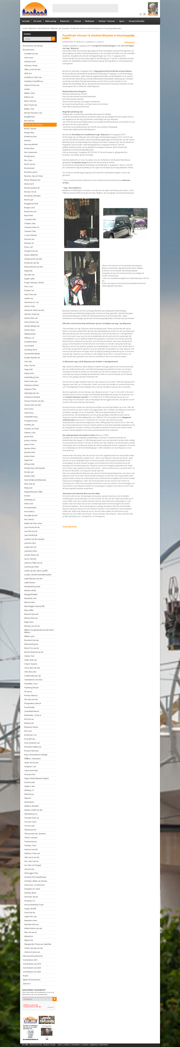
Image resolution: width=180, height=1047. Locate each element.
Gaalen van (28, 298)
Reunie (25, 976)
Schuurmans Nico (31, 770)
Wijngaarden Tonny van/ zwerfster (37, 944)
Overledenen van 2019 (32, 964)
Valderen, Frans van (32, 853)
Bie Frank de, (29, 121)
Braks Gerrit (29, 184)
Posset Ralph (29, 707)
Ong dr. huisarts (30, 664)
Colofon (66, 1044)
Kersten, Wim (29, 476)
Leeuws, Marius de (31, 555)
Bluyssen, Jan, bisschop (60, 28)
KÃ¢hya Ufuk (29, 464)
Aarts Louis (28, 57)
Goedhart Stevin (30, 342)
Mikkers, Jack (29, 636)
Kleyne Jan (28, 488)
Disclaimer (76, 1044)
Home (24, 28)
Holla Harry (28, 413)
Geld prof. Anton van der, (34, 310)
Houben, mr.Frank (31, 428)
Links (59, 1044)
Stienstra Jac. (29, 794)
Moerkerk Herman (31, 640)
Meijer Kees (28, 622)
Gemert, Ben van (31, 318)
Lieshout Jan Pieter (31, 567)
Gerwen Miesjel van (32, 326)
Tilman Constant (30, 837)
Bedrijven (89, 21)
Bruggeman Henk (31, 203)
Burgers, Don (29, 207)
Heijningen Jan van (31, 393)
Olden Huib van (30, 660)
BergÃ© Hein (29, 117)
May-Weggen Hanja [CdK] (34, 606)
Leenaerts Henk (30, 551)
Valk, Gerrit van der (32, 857)
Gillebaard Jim (30, 334)
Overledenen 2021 (30, 960)
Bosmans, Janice (30, 172)
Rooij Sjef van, (29, 739)
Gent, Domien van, (31, 322)
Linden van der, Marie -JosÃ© (35, 571)
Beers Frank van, (30, 105)
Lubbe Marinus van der (33, 578)
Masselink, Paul (30, 598)
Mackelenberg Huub (32, 586)
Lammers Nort (30, 543)
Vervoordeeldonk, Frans (34, 904)
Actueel (26, 21)
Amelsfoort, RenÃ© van (33, 81)
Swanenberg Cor (31, 814)
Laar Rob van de (30, 531)
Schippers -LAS (30, 766)
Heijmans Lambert (31, 385)
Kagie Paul (28, 460)
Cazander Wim (30, 219)
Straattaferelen (136, 21)
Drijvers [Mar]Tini (31, 255)
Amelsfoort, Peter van (33, 77)
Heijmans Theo (30, 389)
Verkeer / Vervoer (106, 21)
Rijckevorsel (29, 723)
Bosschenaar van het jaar (33, 46)
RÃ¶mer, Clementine (32, 758)
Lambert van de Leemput (34, 539)
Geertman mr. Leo (31, 302)
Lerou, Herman (30, 559)
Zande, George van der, (33, 948)
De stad (37, 21)
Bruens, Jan (28, 199)
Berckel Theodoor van (33, 113)
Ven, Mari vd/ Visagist (32, 865)
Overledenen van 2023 (32, 972)
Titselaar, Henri (30, 845)
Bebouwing (50, 21)
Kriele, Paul (28, 503)
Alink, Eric (28, 73)
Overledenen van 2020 (32, 968)
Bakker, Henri (29, 93)
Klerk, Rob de (29, 484)
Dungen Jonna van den (33, 259)
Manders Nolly (30, 590)
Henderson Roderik (32, 397)
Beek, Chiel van (30, 101)
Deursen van (29, 239)
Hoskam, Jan (29, 424)
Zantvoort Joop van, (32, 952)
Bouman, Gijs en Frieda (33, 176)
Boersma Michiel (31, 144)
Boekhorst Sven (30, 136)
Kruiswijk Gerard (30, 515)
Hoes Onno (28, 409)
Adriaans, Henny (30, 65)
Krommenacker (30, 507)
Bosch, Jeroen (29, 164)
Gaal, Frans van (30, 294)
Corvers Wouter (30, 235)
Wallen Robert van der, (33, 928)
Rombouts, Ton (30, 735)
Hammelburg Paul (31, 377)
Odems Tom (29, 656)
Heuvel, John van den (32, 405)
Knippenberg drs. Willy (33, 492)
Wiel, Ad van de (30, 932)
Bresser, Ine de (30, 192)
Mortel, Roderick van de (33, 652)
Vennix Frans (29, 869)
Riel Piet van (29, 719)
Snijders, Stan (29, 786)
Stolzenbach (29, 802)
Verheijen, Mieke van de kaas (35, 881)
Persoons (28, 691)
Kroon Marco (29, 511)
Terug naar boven (69, 526)
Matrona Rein (29, 602)
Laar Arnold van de (32, 527)
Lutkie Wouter (29, 582)
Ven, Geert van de (31, 861)
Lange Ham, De (30, 547)
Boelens (27, 140)
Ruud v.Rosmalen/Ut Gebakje (35, 754)
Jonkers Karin (29, 456)
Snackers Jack (29, 782)
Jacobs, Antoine (30, 440)
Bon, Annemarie (30, 152)
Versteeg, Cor (29, 901)
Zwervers (26, 983)
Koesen (27, 496)
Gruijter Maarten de (32, 357)
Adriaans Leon (30, 61)
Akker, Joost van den (32, 69)
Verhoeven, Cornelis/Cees (34, 885)
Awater (27, 89)
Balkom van (29, 97)
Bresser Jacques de (32, 188)
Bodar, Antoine (30, 128)
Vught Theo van (30, 916)
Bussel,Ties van (30, 211)
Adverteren (103, 1044)
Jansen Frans (29, 444)
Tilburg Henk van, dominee (35, 833)
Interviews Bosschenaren (33, 956)
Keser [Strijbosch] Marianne (35, 480)
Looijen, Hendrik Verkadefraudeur (37, 574)
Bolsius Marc (29, 148)
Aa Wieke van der (31, 53)
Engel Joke (28, 271)
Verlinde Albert (30, 893)
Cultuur (77, 21)
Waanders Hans (30, 920)
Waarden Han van (31, 924)
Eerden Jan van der (31, 263)
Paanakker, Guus (31, 683)
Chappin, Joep (30, 223)
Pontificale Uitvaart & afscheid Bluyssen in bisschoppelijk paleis (96, 28)
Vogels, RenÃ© (30, 908)
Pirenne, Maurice (31, 695)
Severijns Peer (29, 774)
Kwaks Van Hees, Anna (33, 523)
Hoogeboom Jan (31, 421)
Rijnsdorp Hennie (31, 727)
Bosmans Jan (29, 168)
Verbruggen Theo (31, 873)
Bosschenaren (44, 28)
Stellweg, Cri (29, 790)
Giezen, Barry (29, 330)
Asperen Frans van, (32, 85)
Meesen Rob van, (31, 618)
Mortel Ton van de (31, 648)
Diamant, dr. (29, 243)
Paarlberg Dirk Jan (31, 687)
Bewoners (65, 21)
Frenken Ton (29, 290)
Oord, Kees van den (32, 668)
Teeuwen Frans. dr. (31, 818)
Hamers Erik (29, 373)
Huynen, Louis (29, 432)
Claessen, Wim (30, 231)
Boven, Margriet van (32, 180)
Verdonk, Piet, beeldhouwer (35, 877)
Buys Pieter (28, 215)
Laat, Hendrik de (30, 535)
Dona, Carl (28, 247)
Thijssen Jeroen (30, 829)
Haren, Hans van (30, 381)
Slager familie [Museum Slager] (36, 778)
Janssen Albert (30, 448)
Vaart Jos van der (31, 849)
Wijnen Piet (28, 940)
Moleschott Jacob (31, 644)
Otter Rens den (30, 672)
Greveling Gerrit (30, 349)
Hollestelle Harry (31, 417)
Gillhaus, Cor (29, 338)
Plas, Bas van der (31, 699)
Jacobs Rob (28, 436)
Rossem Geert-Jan (31, 751)
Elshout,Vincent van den (33, 267)
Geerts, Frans (29, 306)
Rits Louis (28, 731)
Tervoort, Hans (30, 822)
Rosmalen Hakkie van (32, 747)
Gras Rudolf (29, 346)
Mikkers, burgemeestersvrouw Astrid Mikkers (39, 631)
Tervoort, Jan (29, 826)
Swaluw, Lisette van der (33, 810)
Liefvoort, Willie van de (33, 563)
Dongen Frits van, (31, 251)
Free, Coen (28, 286)
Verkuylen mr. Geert (32, 889)
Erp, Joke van (29, 274)
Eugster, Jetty (29, 278)
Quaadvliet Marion (31, 711)
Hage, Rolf (28, 369)
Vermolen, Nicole (31, 897)
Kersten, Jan (29, 472)
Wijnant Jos (28, 936)
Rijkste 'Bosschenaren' (32, 979)
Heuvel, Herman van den (34, 401)
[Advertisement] (85, 8)
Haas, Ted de (29, 365)
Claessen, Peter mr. (32, 227)
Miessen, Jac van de (32, 626)
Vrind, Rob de (29, 912)
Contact (85, 1044)
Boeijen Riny (29, 132)
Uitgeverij (93, 1044)
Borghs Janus (29, 156)
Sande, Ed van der (31, 762)
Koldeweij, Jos (29, 499)
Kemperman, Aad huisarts (34, 468)
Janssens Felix (29, 452)
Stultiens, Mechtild (31, 806)
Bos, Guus (28, 160)
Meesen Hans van (31, 614)
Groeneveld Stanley (32, 353)
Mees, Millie (28, 610)
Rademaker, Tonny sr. (33, 715)
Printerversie (129, 42)
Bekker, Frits (29, 109)
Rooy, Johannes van (32, 743)
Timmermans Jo (30, 841)
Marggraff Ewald (30, 594)
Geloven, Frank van (31, 314)
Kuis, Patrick (29, 519)
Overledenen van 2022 (33, 679)
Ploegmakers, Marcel (32, 703)
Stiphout (27, 798)
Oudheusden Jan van (32, 676)
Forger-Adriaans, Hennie (34, 282)
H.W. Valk (28, 361)
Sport (122, 21)
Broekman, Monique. (32, 196)
